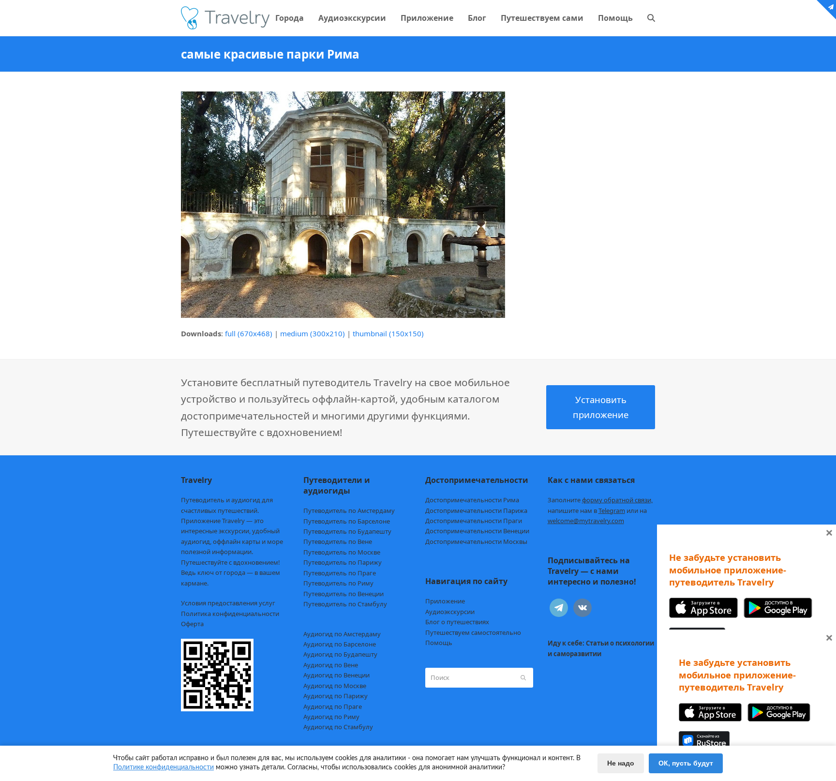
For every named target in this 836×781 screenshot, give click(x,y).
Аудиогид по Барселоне (339, 644)
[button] (651, 18)
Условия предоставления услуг (228, 603)
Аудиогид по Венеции (336, 675)
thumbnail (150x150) (388, 333)
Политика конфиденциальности (230, 613)
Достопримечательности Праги (473, 520)
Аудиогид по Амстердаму (342, 634)
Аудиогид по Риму (331, 716)
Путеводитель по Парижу (342, 562)
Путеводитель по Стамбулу (345, 604)
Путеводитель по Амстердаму (349, 510)
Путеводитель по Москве (341, 552)
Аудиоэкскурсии (450, 611)
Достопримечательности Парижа (476, 510)
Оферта (192, 623)
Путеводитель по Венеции (343, 593)
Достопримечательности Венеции (477, 530)
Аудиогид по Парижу (335, 695)
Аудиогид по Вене (330, 665)
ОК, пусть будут (685, 763)
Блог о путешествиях (457, 621)
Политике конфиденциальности (163, 767)
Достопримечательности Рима (472, 500)
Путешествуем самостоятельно (473, 632)
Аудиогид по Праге (332, 706)
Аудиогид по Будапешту (340, 654)
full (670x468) (248, 333)
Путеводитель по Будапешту (347, 531)
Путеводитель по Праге (339, 573)
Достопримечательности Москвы (476, 541)
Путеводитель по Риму (338, 583)
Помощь (438, 642)
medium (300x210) (312, 333)
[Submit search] (523, 677)
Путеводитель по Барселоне (346, 521)
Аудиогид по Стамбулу (338, 726)
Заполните (600, 500)
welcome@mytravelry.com (586, 520)
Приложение (445, 601)
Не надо (620, 763)
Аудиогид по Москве (334, 685)
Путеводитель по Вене (337, 541)
